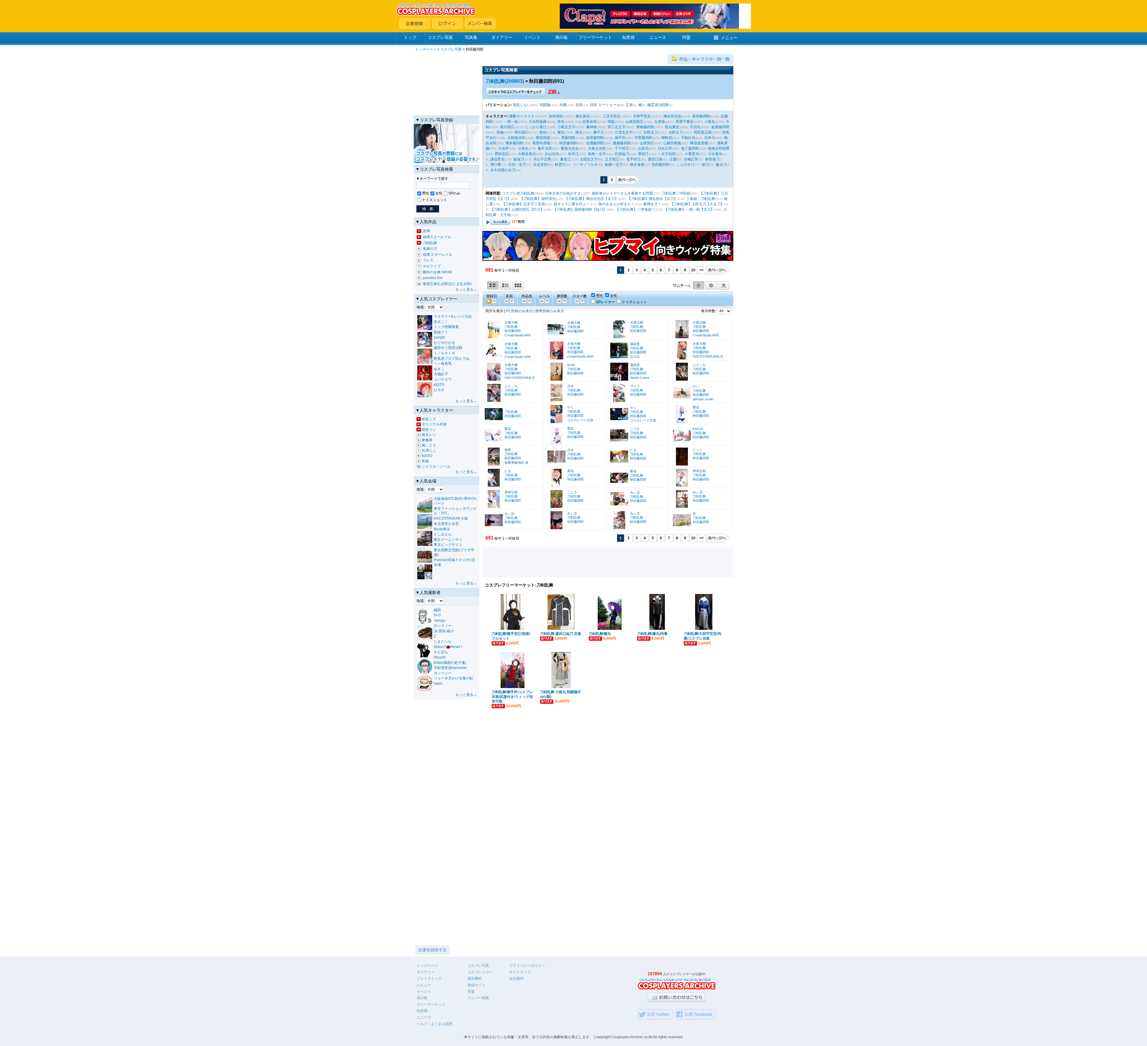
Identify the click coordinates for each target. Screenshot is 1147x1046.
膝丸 (578, 132)
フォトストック (429, 978)
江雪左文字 (624, 132)
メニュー (729, 37)
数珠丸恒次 (570, 148)
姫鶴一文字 (614, 165)
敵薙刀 (518, 159)
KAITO (427, 456)
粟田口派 (655, 159)
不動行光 (688, 138)
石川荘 (635, 357)
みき (570, 386)
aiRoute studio (703, 399)
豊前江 (643, 154)
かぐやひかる (444, 343)
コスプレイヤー (480, 972)
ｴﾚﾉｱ (437, 615)
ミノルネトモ (444, 353)
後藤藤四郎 (622, 143)
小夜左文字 (566, 127)
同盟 (686, 37)
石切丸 (695, 127)
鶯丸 (561, 132)
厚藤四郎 (568, 138)
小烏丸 (523, 148)
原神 (426, 231)
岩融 (500, 132)
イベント (532, 37)
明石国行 (521, 132)
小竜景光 (692, 154)
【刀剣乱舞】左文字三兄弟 (523, 204)
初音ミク (429, 419)
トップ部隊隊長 (446, 327)
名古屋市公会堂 (446, 524)
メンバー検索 (478, 998)
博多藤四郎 (514, 143)
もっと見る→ (466, 289)
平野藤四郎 (643, 138)
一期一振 (511, 122)
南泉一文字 (597, 154)
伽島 (508, 449)
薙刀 (705, 165)
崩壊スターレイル (437, 237)
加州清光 (556, 116)
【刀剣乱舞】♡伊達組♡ (635, 209)
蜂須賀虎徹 (699, 143)
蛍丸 (561, 122)
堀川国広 (507, 127)
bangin (439, 337)
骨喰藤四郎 (645, 127)
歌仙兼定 (672, 127)
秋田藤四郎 (568, 143)
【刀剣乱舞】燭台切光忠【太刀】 (591, 199)
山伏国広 (647, 143)
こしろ (572, 492)
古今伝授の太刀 (502, 170)
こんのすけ (685, 165)
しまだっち (443, 641)
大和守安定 (642, 116)
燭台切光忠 (672, 116)
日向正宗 (665, 148)
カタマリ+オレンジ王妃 (453, 316)
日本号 (709, 138)
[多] (559, 301)
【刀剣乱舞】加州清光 (538, 199)
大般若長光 (527, 154)
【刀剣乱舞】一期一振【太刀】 (689, 209)
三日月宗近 (611, 116)
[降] (506, 301)
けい (696, 386)
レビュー (424, 985)
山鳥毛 (643, 148)
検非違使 (637, 165)
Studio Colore (639, 377)
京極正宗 (691, 159)
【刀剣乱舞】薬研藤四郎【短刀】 (580, 209)
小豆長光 (715, 154)
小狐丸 (709, 122)
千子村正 (622, 148)
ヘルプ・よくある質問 (435, 1024)
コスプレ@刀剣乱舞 (518, 193)
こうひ (635, 429)
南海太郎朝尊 (718, 148)
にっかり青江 (536, 127)
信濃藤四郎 (595, 143)
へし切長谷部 (586, 122)
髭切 (543, 132)
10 (693, 270)
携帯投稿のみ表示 (549, 311)
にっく (698, 449)
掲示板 (561, 37)
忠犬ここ (441, 322)
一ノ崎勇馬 (443, 364)
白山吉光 (552, 154)
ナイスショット (434, 200)
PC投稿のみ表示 (519, 311)
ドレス (428, 260)
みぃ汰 (635, 492)
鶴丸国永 (583, 116)
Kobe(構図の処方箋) (450, 663)
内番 (563, 105)
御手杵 (620, 138)
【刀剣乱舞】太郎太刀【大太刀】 (697, 204)
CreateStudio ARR (518, 335)
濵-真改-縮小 (444, 631)
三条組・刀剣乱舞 (700, 199)
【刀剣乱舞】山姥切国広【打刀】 (517, 209)
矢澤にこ (429, 450)
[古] (493, 301)
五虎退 (659, 122)
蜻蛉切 (666, 138)
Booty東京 (442, 529)
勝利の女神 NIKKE (437, 272)
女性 (438, 193)
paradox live (433, 278)
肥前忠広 (502, 154)
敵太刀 (721, 165)
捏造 (579, 105)
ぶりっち (699, 365)
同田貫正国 (702, 132)
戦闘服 (545, 105)
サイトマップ (520, 972)
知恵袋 (628, 37)
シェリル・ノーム (436, 466)
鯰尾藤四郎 (720, 127)
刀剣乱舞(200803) (505, 81)
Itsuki (571, 365)
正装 (629, 105)
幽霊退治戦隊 (658, 105)
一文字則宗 (667, 154)
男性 (425, 193)
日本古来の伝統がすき (563, 193)
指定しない (522, 105)
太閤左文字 (589, 159)
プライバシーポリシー (527, 966)
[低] (546, 301)
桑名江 (565, 159)
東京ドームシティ (448, 539)
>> (702, 270)
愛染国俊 (543, 138)
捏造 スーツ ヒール (605, 105)
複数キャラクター (523, 116)
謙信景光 (497, 159)
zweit (438, 683)
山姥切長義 (672, 143)
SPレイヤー (605, 302)
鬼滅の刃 (430, 248)
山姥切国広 (634, 122)
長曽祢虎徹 (541, 143)
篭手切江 (633, 159)
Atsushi (440, 657)
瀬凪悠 (635, 344)
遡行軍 (495, 165)
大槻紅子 (441, 374)
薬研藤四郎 (701, 116)
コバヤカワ (443, 379)
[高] (541, 301)
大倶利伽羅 (538, 122)
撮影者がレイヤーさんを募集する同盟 (622, 193)
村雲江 (560, 165)
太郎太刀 (675, 132)
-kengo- (440, 620)
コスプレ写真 (440, 37)
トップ (410, 37)
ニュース (657, 37)
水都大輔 (511, 322)
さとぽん (441, 652)
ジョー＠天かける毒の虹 (453, 678)
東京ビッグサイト (448, 545)
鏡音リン (429, 430)
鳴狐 (611, 122)
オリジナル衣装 (434, 424)
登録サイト (476, 985)
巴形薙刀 (622, 154)
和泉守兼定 (685, 122)
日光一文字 (517, 165)
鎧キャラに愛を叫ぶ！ (572, 204)
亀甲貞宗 (545, 148)
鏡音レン (429, 435)
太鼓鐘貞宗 (516, 138)
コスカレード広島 (580, 420)
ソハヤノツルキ (585, 165)
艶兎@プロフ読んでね (452, 358)
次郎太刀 (650, 132)
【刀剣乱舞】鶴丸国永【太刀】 (652, 199)
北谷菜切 (540, 165)
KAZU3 (698, 429)
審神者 (591, 127)
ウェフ (635, 386)
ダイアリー (501, 37)
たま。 (635, 450)
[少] (564, 301)
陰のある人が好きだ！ (616, 204)
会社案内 (516, 978)
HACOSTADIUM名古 (708, 356)
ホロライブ (432, 266)
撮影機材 (474, 978)
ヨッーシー (443, 673)
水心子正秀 (542, 159)
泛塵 (673, 159)
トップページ (425, 49)
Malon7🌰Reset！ (449, 647)
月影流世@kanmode (450, 668)
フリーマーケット (595, 37)
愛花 (696, 407)
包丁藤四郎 (690, 148)
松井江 (573, 154)
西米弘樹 (699, 471)
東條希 (427, 440)
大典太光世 (597, 148)
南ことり (429, 445)
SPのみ (454, 193)
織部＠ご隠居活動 (448, 348)
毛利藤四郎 (660, 165)
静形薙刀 (712, 159)
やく (570, 407)
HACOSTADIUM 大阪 (451, 518)
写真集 (471, 37)
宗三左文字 (616, 127)
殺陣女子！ (652, 204)
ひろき (439, 390)
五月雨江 (612, 159)
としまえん (443, 534)
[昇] (511, 301)
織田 (437, 610)
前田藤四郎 (595, 138)
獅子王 (598, 132)
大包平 (503, 148)
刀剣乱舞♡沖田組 (676, 193)
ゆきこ (439, 369)
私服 (425, 461)
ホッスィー (443, 626)
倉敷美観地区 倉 (516, 462)
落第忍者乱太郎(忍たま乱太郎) (447, 284)
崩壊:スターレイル (437, 254)
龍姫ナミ (441, 332)
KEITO (439, 385)
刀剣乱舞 (430, 243)
